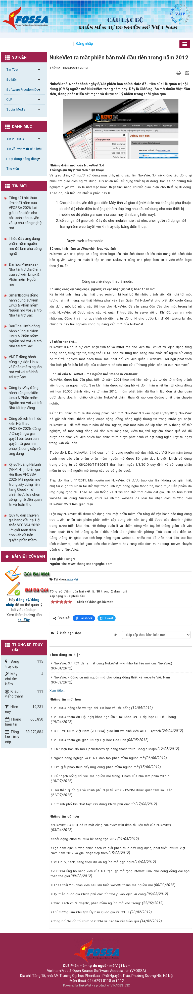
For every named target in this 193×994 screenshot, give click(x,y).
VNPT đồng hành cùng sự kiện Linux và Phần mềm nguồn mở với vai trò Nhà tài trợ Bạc (25, 367)
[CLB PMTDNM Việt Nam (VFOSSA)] (25, 18)
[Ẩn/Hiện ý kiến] (115, 634)
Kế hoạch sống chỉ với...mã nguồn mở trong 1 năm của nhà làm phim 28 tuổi (112, 776)
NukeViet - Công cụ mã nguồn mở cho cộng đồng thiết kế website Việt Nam (112, 677)
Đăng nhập (84, 44)
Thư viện (12, 168)
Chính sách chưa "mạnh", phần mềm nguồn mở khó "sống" (97, 903)
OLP (9, 99)
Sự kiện (11, 79)
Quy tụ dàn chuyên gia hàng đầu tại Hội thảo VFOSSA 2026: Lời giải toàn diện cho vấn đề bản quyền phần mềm (24, 527)
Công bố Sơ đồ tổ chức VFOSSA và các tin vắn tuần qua (96, 921)
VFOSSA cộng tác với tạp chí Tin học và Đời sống (92, 708)
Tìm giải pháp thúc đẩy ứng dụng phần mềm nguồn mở (96, 767)
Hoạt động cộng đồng (22, 159)
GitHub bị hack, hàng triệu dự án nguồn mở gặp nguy (93, 862)
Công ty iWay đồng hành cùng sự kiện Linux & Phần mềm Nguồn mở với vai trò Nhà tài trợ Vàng (25, 398)
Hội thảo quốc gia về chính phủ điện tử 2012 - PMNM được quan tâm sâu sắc (113, 790)
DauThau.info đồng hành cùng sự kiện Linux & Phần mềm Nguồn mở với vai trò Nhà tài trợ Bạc (25, 336)
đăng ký (22, 600)
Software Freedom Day (23, 89)
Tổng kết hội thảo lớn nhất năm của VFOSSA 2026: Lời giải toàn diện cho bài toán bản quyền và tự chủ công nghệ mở (25, 213)
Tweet (109, 618)
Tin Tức (12, 69)
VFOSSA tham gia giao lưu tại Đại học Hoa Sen (90, 740)
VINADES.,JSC (120, 985)
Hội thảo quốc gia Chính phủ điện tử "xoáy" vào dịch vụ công (99, 894)
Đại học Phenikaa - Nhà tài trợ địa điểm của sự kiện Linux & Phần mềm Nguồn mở (25, 274)
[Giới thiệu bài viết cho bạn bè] (172, 73)
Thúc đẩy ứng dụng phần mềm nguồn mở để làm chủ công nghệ (25, 246)
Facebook (86, 618)
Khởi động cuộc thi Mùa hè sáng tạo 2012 (85, 839)
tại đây (24, 620)
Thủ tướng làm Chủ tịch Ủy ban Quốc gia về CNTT (91, 912)
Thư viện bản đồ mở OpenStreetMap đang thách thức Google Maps (105, 749)
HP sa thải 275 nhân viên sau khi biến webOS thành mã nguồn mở (103, 885)
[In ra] (179, 73)
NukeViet (85, 985)
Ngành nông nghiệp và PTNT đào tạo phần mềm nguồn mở (99, 758)
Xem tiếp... (57, 690)
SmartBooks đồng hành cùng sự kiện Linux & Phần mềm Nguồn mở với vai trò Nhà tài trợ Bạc (25, 305)
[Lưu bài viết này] (187, 73)
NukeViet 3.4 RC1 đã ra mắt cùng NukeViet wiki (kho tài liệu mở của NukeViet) (113, 663)
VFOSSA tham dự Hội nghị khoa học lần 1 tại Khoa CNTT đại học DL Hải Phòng (115, 717)
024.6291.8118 (99, 981)
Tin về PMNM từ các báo (24, 149)
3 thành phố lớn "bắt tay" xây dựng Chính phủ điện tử (94, 804)
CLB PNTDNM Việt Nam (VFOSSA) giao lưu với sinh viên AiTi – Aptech (107, 731)
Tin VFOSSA (15, 139)
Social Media (15, 109)
